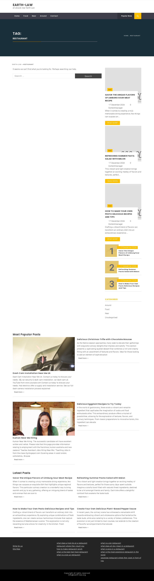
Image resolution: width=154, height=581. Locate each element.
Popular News (126, 16)
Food (25, 16)
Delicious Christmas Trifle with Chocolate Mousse (104, 339)
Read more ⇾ (19, 392)
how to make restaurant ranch (69, 549)
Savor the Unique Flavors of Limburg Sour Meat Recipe (120, 97)
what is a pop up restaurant (68, 555)
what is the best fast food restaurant (72, 552)
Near (34, 16)
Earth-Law (23, 5)
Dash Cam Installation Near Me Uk (31, 373)
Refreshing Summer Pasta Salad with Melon (119, 157)
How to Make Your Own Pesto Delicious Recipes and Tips (118, 214)
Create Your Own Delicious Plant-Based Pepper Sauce (106, 508)
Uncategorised (111, 317)
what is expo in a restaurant (113, 549)
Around (43, 16)
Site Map (16, 549)
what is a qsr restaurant (111, 543)
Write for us (18, 546)
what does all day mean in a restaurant (117, 546)
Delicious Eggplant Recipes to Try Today (99, 404)
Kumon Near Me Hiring (25, 437)
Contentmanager (115, 108)
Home (17, 16)
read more (112, 123)
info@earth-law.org (77, 575)
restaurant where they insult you (70, 546)
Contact (54, 16)
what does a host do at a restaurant (72, 543)
